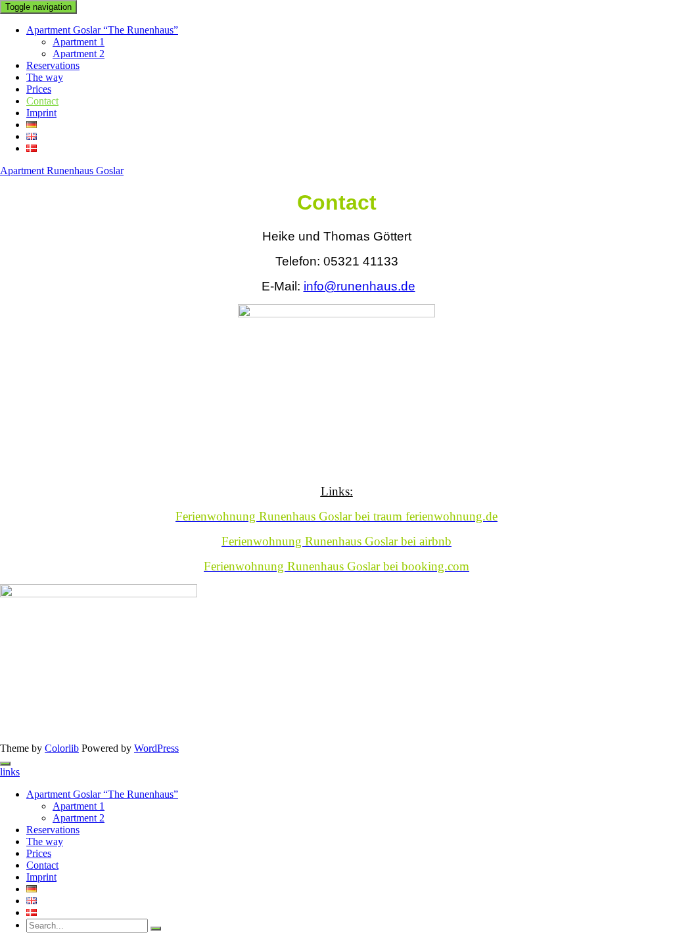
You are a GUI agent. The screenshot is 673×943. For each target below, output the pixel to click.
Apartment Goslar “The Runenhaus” (102, 29)
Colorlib (62, 748)
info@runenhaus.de (359, 286)
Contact (42, 100)
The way (44, 77)
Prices (38, 89)
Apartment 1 (78, 41)
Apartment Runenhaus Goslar (62, 170)
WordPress (156, 748)
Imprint (41, 112)
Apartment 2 (78, 53)
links (10, 771)
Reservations (53, 65)
